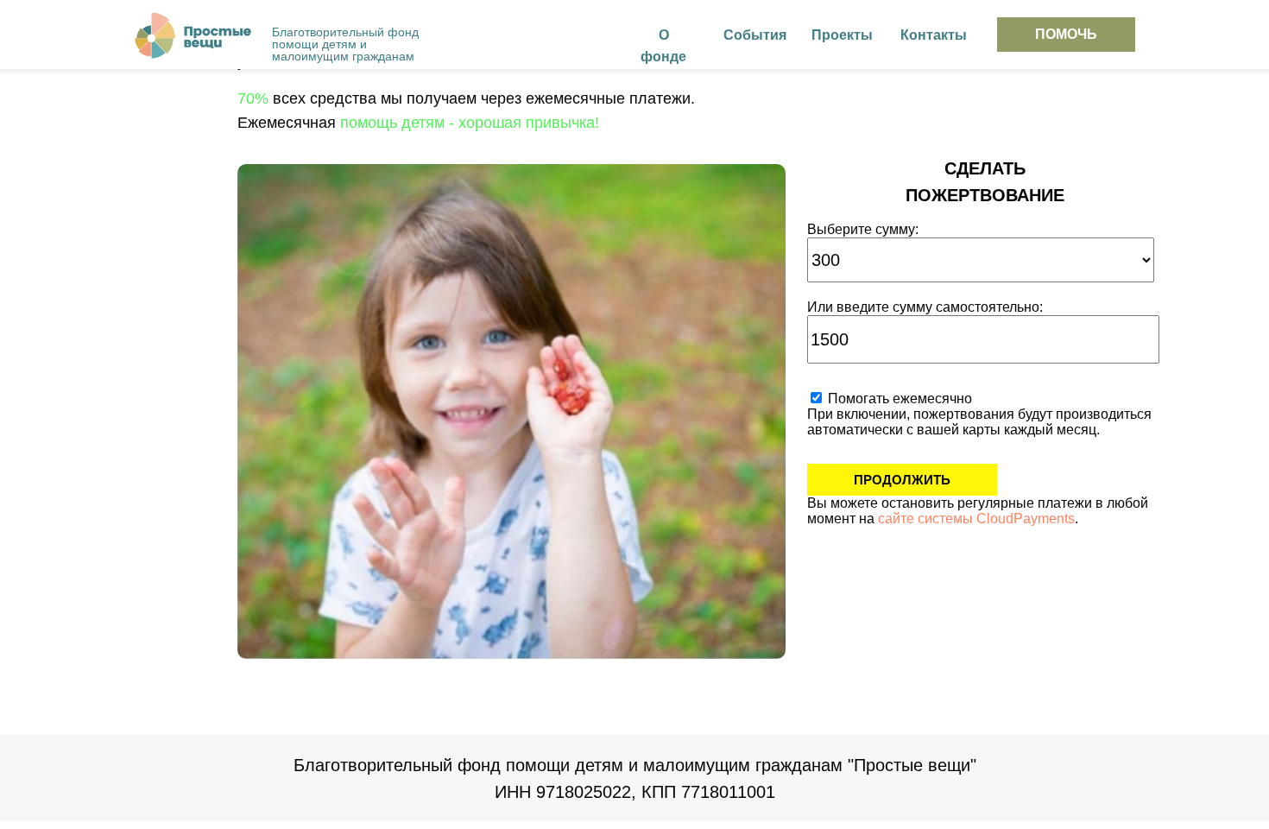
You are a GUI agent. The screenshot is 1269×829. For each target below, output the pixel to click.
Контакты (933, 35)
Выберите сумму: (863, 229)
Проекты (842, 35)
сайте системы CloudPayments (976, 518)
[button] (1066, 34)
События (754, 35)
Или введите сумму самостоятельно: (925, 307)
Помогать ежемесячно (898, 398)
